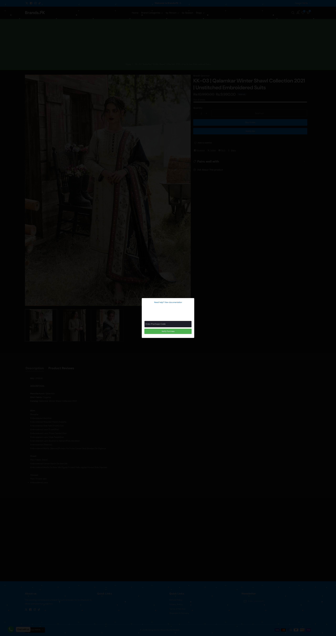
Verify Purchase (168, 331)
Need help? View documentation (168, 302)
